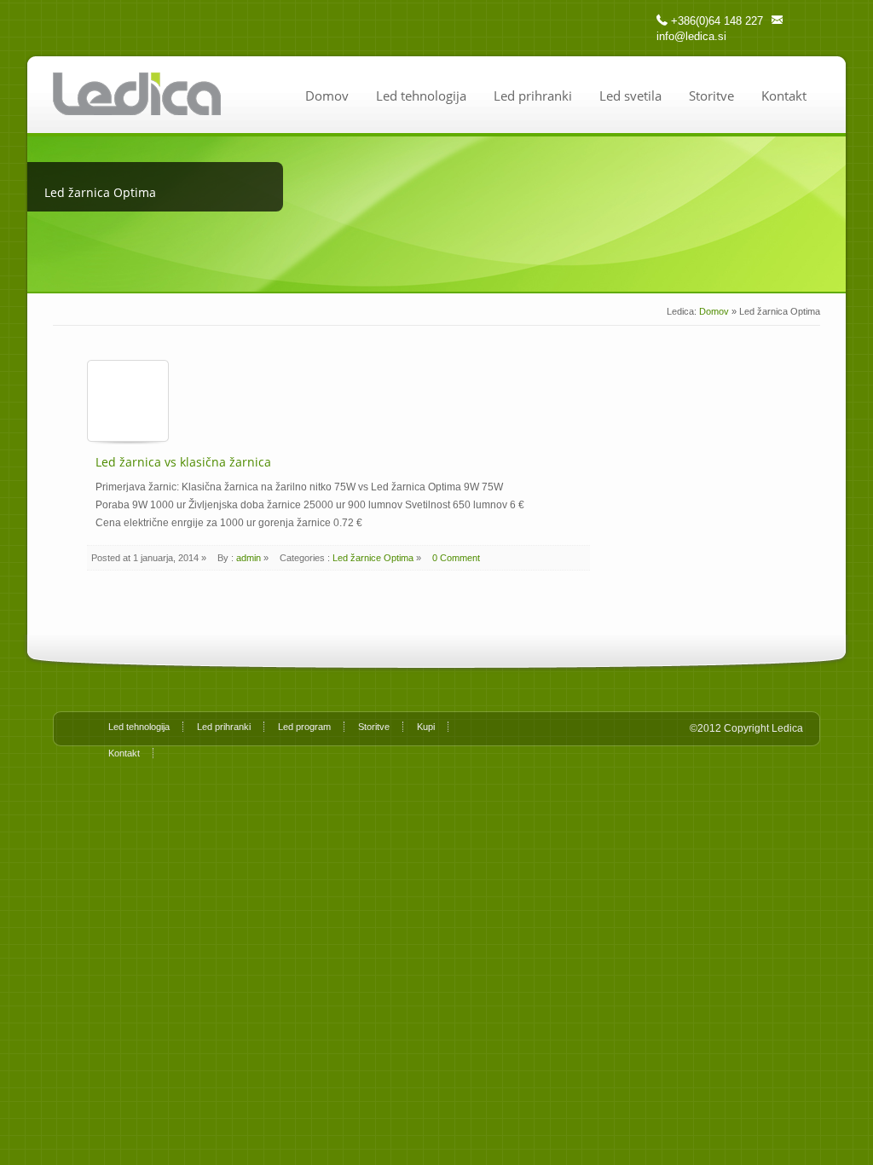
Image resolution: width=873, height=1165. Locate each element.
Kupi (426, 727)
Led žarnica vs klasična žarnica (183, 462)
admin (248, 558)
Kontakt (784, 95)
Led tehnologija (421, 95)
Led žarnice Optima (372, 558)
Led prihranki (533, 95)
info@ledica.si (691, 36)
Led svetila (630, 95)
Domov (327, 95)
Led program (304, 727)
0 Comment (456, 558)
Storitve (711, 95)
